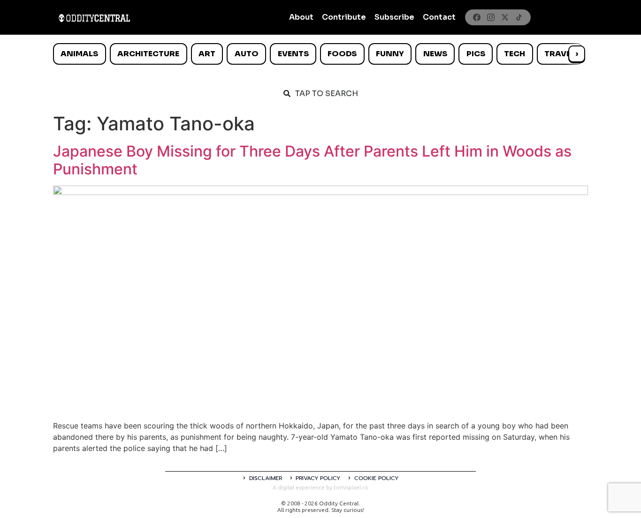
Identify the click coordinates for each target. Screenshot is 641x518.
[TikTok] (519, 17)
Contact (439, 17)
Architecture (148, 54)
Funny (390, 54)
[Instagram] (491, 17)
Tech (514, 54)
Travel (559, 54)
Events (293, 54)
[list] (320, 54)
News (435, 54)
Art (206, 54)
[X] (505, 17)
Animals (79, 54)
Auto (247, 54)
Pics (475, 54)
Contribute (344, 17)
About (301, 17)
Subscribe (394, 17)
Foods (342, 54)
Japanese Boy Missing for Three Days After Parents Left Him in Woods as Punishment (312, 160)
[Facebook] (477, 17)
